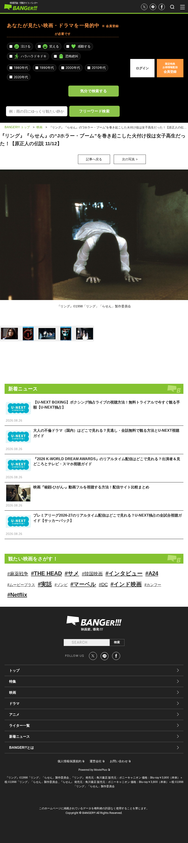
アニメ (14, 714)
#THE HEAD (46, 573)
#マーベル (83, 584)
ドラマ (14, 703)
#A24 (151, 573)
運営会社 (96, 761)
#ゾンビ (61, 585)
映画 (12, 692)
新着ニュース (19, 736)
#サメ (72, 573)
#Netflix (17, 595)
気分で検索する (93, 91)
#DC (103, 584)
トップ (14, 670)
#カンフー (152, 585)
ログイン (142, 68)
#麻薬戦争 (17, 573)
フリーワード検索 (94, 111)
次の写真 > (130, 159)
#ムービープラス (21, 585)
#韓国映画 (92, 573)
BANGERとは (21, 748)
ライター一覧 (19, 725)
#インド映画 (126, 584)
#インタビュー (124, 573)
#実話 (45, 584)
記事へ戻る (94, 159)
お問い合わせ (119, 761)
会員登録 (170, 67)
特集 (12, 681)
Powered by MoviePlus (92, 769)
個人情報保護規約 (69, 761)
